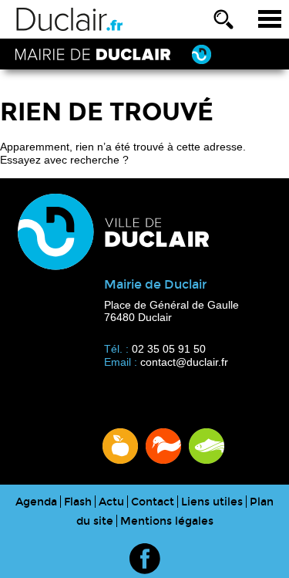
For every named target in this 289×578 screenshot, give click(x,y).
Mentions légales (166, 521)
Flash (78, 502)
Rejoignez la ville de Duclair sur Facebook (144, 558)
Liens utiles (212, 502)
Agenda (36, 502)
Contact (152, 502)
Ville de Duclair (69, 19)
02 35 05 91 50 (169, 349)
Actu (111, 502)
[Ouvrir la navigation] (269, 19)
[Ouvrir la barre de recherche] (223, 19)
